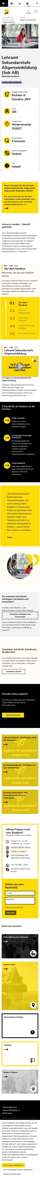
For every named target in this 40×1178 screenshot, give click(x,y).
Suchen (28, 13)
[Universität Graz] (6, 12)
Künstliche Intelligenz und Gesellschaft (20, 615)
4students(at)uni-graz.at (20, 847)
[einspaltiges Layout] (20, 3)
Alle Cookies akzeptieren (13, 1165)
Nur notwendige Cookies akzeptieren (18, 1169)
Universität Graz (8, 18)
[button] (4, 3)
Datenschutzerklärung (14, 907)
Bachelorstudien (8, 20)
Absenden (11, 913)
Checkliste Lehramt (13, 671)
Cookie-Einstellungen (12, 1174)
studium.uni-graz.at (18, 851)
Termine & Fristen (13, 715)
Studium (22, 18)
